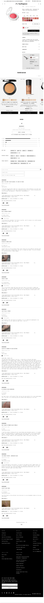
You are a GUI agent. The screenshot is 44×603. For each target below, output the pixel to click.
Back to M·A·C (35, 539)
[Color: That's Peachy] (35, 18)
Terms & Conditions (19, 563)
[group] (13, 1)
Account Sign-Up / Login (20, 541)
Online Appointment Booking (7, 558)
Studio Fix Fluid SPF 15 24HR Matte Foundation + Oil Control (29, 103)
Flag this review (5, 205)
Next (21, 524)
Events (3, 556)
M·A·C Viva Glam (36, 549)
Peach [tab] (34, 15)
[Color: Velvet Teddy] (42, 100)
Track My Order (19, 532)
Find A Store (4, 554)
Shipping (17, 539)
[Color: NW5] (6, 100)
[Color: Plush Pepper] (27, 20)
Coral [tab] (27, 15)
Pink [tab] (37, 15)
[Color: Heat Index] (23, 18)
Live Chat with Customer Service (22, 545)
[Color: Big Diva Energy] (31, 20)
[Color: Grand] (38, 18)
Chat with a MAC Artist (20, 547)
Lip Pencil (32, 55)
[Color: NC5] (10, 100)
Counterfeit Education (20, 567)
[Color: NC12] (14, 100)
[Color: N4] (35, 100)
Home (23, 6)
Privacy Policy (19, 554)
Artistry (34, 541)
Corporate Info (36, 545)
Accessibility (18, 569)
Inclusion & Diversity (37, 543)
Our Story (35, 532)
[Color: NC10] (8, 100)
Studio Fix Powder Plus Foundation (9, 102)
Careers (34, 547)
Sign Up (9, 587)
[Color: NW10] (12, 100)
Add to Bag (37, 65)
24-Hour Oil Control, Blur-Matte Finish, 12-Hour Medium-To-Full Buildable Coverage (9, 104)
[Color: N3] (16, 100)
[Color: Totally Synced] (31, 18)
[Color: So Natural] (25, 18)
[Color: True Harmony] (29, 18)
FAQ (16, 543)
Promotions (4, 532)
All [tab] (24, 15)
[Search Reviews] (40, 169)
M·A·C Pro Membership (37, 551)
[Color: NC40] (4, 100)
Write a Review (21, 132)
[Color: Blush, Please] (23, 20)
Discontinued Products (6, 543)
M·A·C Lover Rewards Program (7, 539)
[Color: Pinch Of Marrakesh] (29, 20)
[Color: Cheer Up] (33, 18)
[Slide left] (37, 76)
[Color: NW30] (23, 100)
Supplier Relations (19, 565)
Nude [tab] (30, 15)
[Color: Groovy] (25, 20)
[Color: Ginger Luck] (27, 18)
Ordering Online (5, 541)
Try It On (36, 23)
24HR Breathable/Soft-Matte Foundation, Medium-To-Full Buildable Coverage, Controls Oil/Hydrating (28, 106)
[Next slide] (18, 14)
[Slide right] (40, 76)
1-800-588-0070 (19, 549)
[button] (6, 258)
